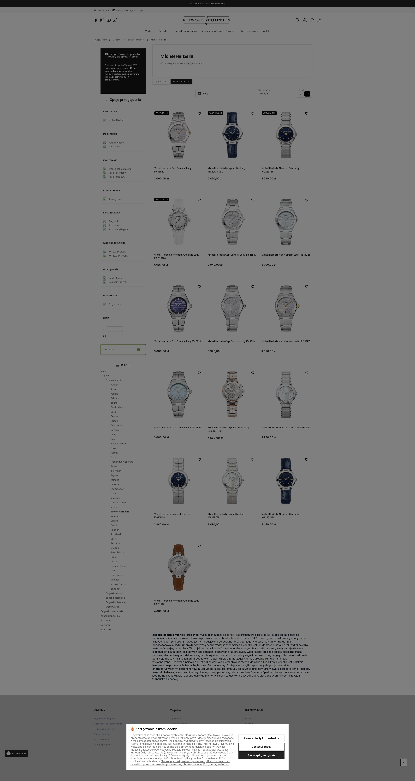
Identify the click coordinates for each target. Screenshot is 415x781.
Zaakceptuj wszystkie (261, 755)
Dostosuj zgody (261, 746)
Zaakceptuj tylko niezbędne (261, 738)
